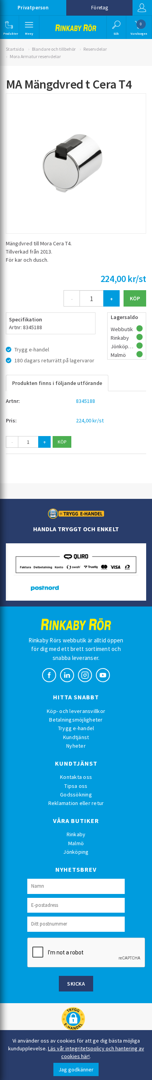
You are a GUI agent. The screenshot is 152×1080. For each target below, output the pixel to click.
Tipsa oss (75, 785)
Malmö (76, 843)
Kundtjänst (76, 737)
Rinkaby (76, 834)
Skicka (76, 983)
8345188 (85, 400)
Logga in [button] (142, 8)
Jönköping (75, 851)
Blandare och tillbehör (54, 49)
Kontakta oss (76, 776)
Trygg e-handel (76, 728)
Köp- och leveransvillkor (76, 711)
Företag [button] (99, 7)
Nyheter (76, 745)
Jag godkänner (76, 1069)
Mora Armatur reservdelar (35, 56)
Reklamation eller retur (76, 803)
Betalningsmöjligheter (76, 719)
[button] (9, 27)
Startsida (15, 49)
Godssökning (76, 794)
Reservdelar (95, 49)
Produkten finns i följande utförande (57, 383)
